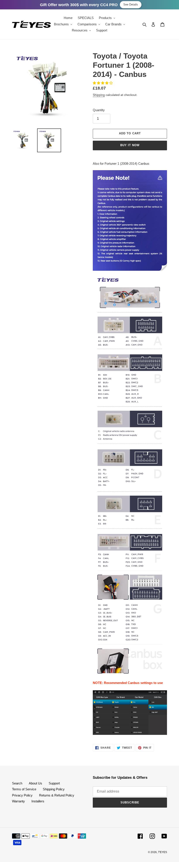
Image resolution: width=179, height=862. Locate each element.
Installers (37, 801)
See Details (130, 4)
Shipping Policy (54, 789)
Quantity (99, 110)
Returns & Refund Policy (56, 795)
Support (54, 783)
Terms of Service (24, 789)
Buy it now (129, 145)
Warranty (18, 801)
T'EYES (162, 852)
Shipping (99, 95)
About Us (35, 783)
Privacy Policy (22, 795)
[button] (103, 83)
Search (17, 783)
